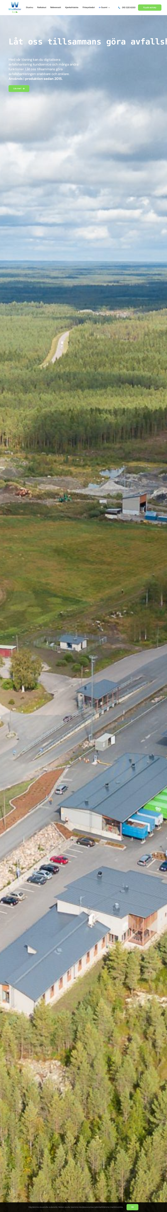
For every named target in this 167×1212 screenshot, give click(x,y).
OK (132, 1207)
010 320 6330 (128, 7)
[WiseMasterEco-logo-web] (15, 3)
